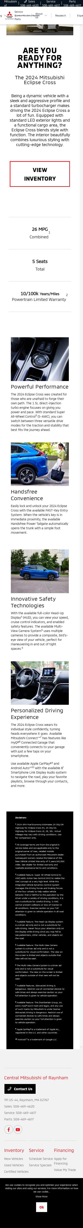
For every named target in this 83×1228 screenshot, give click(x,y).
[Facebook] (8, 1129)
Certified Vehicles (16, 1171)
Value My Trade (65, 1170)
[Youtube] (18, 1129)
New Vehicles (13, 1159)
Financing (64, 1150)
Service (36, 1150)
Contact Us (22, 1089)
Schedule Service (41, 1159)
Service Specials (40, 1165)
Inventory (14, 1150)
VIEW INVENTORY (40, 174)
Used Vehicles (14, 1165)
